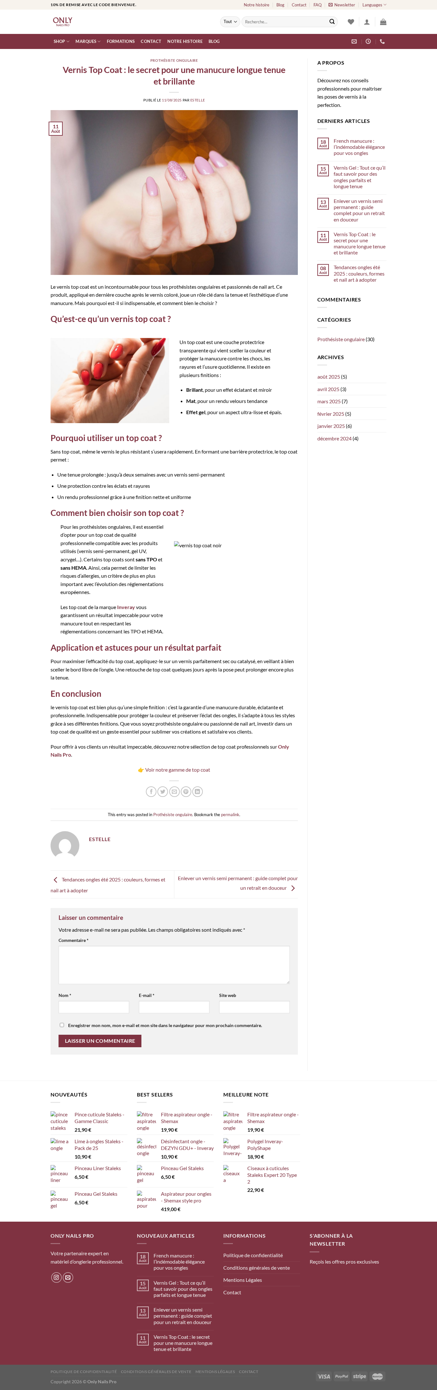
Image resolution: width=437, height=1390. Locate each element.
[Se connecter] (367, 22)
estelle (197, 100)
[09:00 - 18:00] (369, 41)
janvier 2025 (331, 426)
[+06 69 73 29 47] (383, 41)
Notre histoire (256, 4)
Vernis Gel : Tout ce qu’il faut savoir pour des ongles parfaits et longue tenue (359, 177)
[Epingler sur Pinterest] (186, 791)
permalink (230, 814)
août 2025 (328, 377)
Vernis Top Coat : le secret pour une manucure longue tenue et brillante (359, 243)
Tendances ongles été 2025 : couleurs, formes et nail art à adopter (359, 273)
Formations (121, 41)
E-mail (147, 995)
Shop (59, 41)
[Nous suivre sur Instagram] (56, 1277)
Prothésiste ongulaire (174, 60)
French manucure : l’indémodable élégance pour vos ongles (359, 147)
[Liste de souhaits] (351, 22)
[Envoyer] (332, 21)
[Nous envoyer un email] (68, 1277)
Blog (280, 4)
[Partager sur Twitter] (162, 791)
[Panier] (383, 22)
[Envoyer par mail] (174, 791)
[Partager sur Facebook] (151, 791)
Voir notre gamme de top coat (177, 770)
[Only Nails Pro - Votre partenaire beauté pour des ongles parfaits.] (131, 22)
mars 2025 (329, 401)
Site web (227, 995)
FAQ (318, 4)
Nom (65, 995)
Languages (372, 4)
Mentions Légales (242, 1280)
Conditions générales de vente (256, 1268)
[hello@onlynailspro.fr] (355, 41)
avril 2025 (328, 389)
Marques (85, 41)
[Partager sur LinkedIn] (197, 791)
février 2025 (330, 414)
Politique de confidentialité (253, 1255)
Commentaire (74, 940)
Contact (299, 4)
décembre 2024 (334, 438)
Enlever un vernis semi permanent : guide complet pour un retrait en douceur (359, 210)
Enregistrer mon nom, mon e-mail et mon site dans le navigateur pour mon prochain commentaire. (165, 1025)
